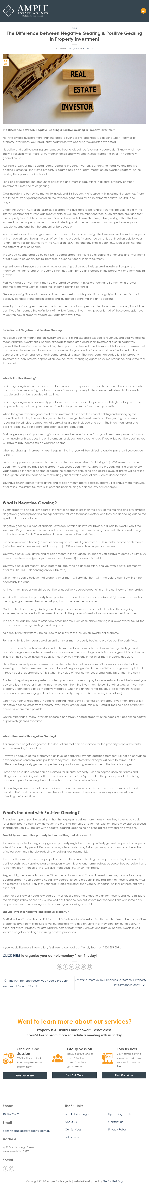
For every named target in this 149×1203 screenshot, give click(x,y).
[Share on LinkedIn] (89, 966)
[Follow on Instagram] (11, 1168)
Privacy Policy (117, 1129)
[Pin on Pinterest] (83, 966)
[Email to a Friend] (77, 966)
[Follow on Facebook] (5, 1168)
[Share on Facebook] (65, 966)
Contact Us (115, 1121)
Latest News (72, 1137)
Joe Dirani (88, 49)
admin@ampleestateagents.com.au (27, 1130)
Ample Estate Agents (78, 1114)
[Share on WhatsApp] (59, 966)
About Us (71, 1121)
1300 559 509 (11, 1114)
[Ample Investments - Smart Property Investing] (25, 11)
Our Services (73, 1129)
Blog (74, 28)
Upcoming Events (119, 1114)
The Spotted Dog (113, 1181)
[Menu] (143, 11)
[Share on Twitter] (71, 966)
